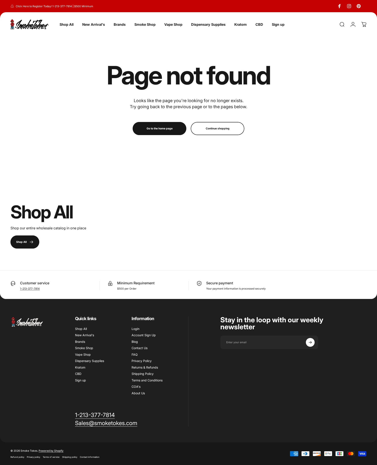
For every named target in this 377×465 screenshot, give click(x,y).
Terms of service (51, 457)
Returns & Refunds (145, 367)
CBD (78, 374)
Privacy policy (33, 457)
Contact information (89, 457)
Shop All (81, 329)
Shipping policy (69, 457)
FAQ (135, 354)
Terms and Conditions (147, 380)
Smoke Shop (84, 348)
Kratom (80, 367)
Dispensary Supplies (89, 361)
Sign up (80, 380)
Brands (80, 341)
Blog (135, 341)
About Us (138, 393)
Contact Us (139, 348)
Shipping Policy (143, 374)
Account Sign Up (144, 335)
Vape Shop (83, 354)
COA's (136, 386)
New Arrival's (84, 335)
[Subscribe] (310, 342)
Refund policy (17, 457)
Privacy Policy (142, 361)
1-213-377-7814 (30, 288)
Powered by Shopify (51, 450)
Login (135, 329)
